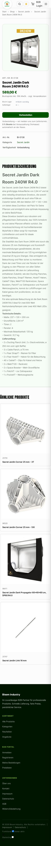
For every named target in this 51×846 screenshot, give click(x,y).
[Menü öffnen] (46, 4)
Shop (12, 11)
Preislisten (7, 767)
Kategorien (7, 726)
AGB (4, 804)
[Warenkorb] (32, 4)
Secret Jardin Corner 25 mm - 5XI (18, 527)
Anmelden (6, 752)
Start (4, 11)
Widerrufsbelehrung (11, 809)
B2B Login (39, 4)
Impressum (7, 793)
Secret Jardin (24, 11)
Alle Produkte (8, 721)
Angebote (6, 737)
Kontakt (5, 788)
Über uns (6, 783)
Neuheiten (7, 731)
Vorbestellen (25, 115)
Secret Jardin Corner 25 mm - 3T (18, 462)
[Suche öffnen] (19, 4)
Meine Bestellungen (11, 762)
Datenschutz (8, 798)
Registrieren (7, 757)
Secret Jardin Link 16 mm (14, 660)
